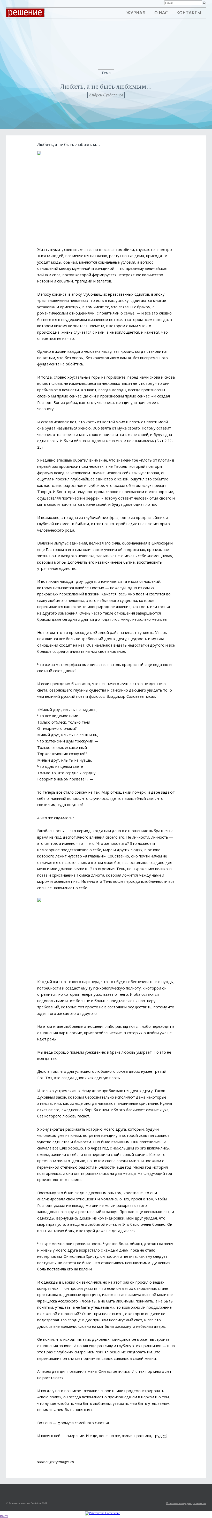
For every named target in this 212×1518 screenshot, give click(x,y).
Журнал (136, 13)
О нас (161, 13)
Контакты (188, 13)
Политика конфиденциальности (186, 1503)
